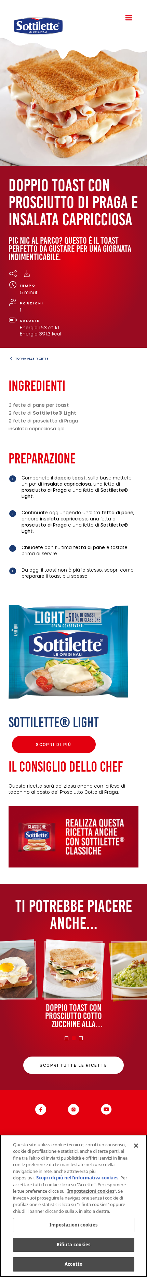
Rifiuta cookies (74, 1245)
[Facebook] (40, 1109)
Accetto (73, 1264)
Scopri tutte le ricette (73, 1065)
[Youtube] (106, 1109)
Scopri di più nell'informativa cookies (77, 1178)
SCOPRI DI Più (53, 744)
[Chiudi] (136, 1145)
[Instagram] (73, 1109)
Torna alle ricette (32, 358)
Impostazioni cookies (73, 1225)
